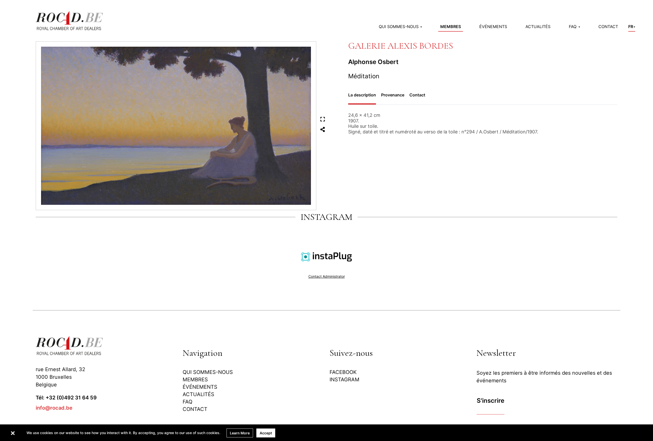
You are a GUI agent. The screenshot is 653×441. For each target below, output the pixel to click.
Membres (450, 26)
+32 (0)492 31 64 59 (71, 398)
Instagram (344, 379)
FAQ (187, 402)
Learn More (240, 433)
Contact (608, 26)
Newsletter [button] (496, 352)
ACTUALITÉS (537, 26)
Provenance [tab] (392, 94)
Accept (266, 433)
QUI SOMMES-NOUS (208, 372)
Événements (493, 26)
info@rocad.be (54, 408)
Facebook (343, 372)
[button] (400, 26)
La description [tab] (362, 94)
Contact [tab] (417, 94)
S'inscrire (490, 400)
